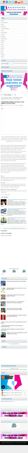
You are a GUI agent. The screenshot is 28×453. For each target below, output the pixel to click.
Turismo (2, 56)
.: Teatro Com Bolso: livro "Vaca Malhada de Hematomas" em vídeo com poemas (15, 302)
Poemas (2, 46)
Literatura (3, 40)
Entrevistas (3, 36)
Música (2, 42)
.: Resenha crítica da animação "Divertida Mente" (16, 281)
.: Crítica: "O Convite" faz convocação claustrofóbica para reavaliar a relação (14, 309)
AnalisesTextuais (4, 22)
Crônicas (2, 34)
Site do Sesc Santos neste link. (11, 185)
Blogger (17, 268)
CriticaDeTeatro (4, 32)
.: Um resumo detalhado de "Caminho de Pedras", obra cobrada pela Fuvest (16, 316)
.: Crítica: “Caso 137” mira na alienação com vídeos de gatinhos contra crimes (16, 333)
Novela (2, 44)
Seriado (2, 48)
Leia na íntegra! (9, 215)
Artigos (2, 24)
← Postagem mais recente (7, 228)
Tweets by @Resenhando (14, 343)
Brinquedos (3, 26)
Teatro (2, 52)
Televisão (3, 54)
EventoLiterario (4, 38)
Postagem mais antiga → (21, 228)
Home (2, 97)
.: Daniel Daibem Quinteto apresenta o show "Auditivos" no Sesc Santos (12, 102)
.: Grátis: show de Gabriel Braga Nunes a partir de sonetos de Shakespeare (16, 209)
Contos (2, 30)
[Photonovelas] (14, 272)
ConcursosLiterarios (5, 28)
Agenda (2, 20)
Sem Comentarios (19, 105)
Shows (2, 50)
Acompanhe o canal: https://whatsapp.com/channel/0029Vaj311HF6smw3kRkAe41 (14, 369)
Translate (25, 63)
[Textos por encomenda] (14, 14)
